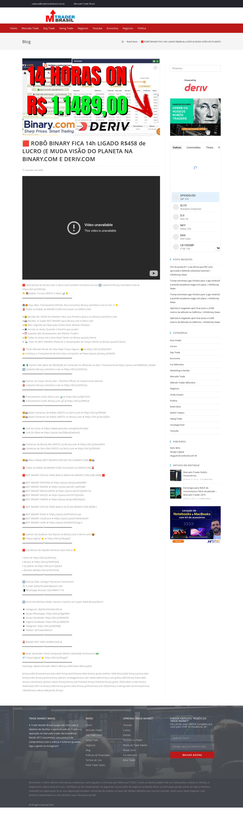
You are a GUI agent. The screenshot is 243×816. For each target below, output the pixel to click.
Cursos (173, 346)
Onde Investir (176, 394)
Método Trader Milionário (182, 382)
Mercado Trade (30, 28)
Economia (112, 28)
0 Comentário (206, 479)
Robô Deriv (175, 406)
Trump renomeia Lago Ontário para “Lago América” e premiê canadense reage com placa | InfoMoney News (195, 284)
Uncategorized (177, 424)
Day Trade (49, 28)
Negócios (83, 28)
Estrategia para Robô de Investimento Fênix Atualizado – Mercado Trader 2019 (200, 491)
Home (13, 28)
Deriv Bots (175, 447)
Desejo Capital (177, 451)
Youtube (97, 28)
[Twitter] (197, 3)
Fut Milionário (177, 364)
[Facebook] (190, 3)
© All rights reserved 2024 (41, 804)
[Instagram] (204, 3)
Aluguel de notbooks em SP (183, 455)
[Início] (123, 41)
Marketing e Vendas (180, 370)
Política (142, 28)
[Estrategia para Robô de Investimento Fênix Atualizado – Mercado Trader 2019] (175, 493)
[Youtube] (212, 3)
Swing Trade (66, 28)
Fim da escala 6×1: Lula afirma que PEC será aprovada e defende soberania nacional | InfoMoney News (191, 270)
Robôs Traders (177, 412)
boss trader (175, 340)
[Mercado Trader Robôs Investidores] (175, 475)
